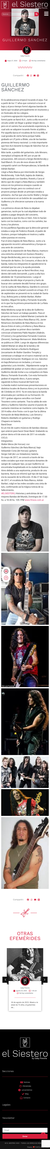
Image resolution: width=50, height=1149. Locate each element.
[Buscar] (36, 14)
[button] (28, 75)
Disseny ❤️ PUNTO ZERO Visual (38, 1147)
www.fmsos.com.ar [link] (34, 500)
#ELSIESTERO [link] (8, 493)
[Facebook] (6, 571)
